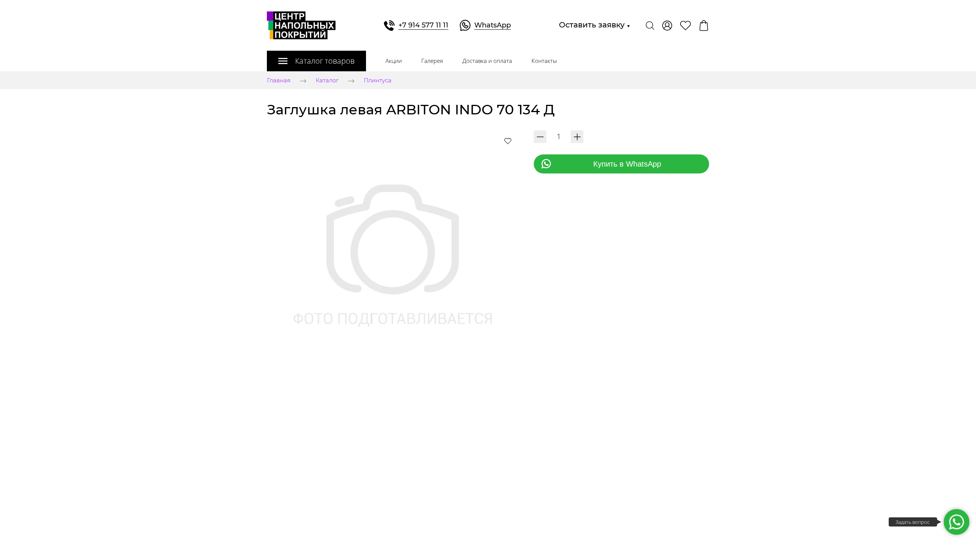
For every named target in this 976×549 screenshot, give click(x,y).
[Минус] (540, 136)
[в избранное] (508, 141)
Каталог (327, 80)
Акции (393, 60)
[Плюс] (577, 136)
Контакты (544, 60)
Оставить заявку (595, 24)
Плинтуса (378, 80)
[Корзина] (703, 25)
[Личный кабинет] (667, 25)
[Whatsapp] (956, 522)
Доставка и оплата (487, 60)
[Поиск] (650, 25)
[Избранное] (685, 25)
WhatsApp (492, 25)
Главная (279, 80)
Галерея (432, 60)
